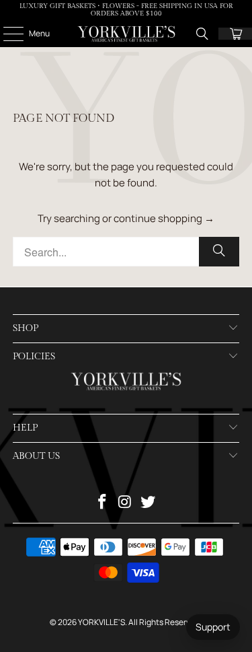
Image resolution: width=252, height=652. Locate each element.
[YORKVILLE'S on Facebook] (103, 503)
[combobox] (126, 251)
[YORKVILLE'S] (126, 33)
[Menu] (6, 33)
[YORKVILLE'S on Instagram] (126, 503)
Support (213, 626)
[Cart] (235, 34)
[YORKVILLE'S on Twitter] (148, 503)
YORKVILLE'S (101, 622)
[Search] (202, 33)
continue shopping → (164, 218)
